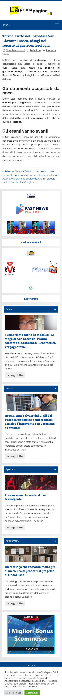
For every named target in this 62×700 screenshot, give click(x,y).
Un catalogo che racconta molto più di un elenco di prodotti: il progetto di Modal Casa (30, 571)
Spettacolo (11, 469)
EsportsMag (31, 298)
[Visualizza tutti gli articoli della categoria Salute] (54, 309)
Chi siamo (31, 666)
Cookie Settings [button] (13, 693)
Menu (6, 24)
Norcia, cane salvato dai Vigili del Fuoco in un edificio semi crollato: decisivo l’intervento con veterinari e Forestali (30, 422)
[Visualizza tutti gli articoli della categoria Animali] (54, 389)
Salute (5, 53)
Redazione (35, 50)
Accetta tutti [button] (32, 693)
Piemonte (51, 50)
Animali (10, 388)
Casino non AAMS (31, 242)
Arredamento (13, 541)
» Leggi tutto (15, 375)
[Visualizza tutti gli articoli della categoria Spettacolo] (54, 470)
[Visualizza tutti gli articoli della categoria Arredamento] (54, 541)
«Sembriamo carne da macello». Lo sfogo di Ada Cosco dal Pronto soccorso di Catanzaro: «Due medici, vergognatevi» (30, 341)
